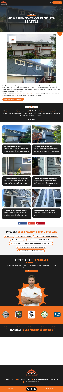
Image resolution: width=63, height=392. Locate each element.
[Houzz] (58, 388)
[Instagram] (52, 388)
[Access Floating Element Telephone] (28, 389)
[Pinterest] (60, 388)
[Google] (46, 388)
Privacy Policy (25, 388)
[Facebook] (48, 388)
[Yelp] (54, 388)
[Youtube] (56, 388)
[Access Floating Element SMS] (34, 389)
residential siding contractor (24, 93)
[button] (50, 3)
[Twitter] (50, 388)
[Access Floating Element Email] (31, 389)
